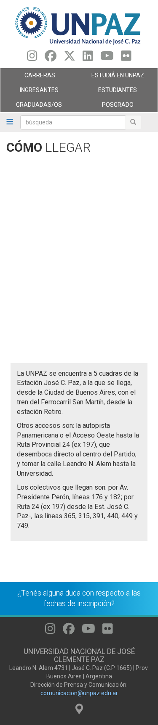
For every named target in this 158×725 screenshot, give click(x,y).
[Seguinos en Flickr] (126, 58)
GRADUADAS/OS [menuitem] (31, 106)
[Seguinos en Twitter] (69, 58)
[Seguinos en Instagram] (32, 58)
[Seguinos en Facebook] (50, 58)
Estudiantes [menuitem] (108, 92)
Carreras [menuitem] (27, 77)
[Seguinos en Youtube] (107, 58)
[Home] (79, 25)
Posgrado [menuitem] (106, 106)
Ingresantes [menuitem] (29, 92)
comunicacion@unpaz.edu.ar (79, 693)
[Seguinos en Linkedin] (88, 58)
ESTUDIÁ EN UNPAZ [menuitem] (111, 77)
